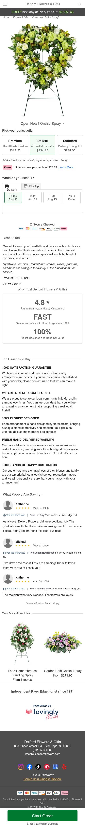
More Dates (72, 197)
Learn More (66, 167)
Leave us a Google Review (42, 779)
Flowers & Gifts (20, 17)
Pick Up (34, 186)
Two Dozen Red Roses (42, 552)
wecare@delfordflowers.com (42, 754)
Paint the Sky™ (38, 515)
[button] (76, 818)
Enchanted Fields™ (40, 588)
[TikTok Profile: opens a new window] (38, 767)
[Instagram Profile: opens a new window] (21, 767)
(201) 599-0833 (42, 750)
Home (6, 17)
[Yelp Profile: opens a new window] (64, 767)
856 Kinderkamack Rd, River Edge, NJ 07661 (42, 746)
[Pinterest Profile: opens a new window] (47, 767)
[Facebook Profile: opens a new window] (29, 767)
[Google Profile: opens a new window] (55, 767)
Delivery (12, 188)
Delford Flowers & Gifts (43, 4)
